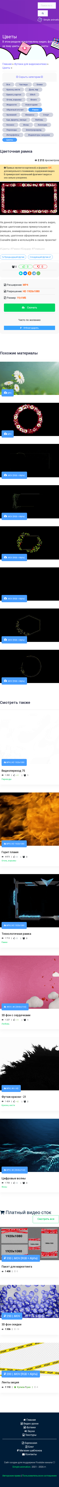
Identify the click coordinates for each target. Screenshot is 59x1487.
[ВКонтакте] (25, 273)
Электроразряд (33, 130)
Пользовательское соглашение (39, 1475)
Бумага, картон (13, 94)
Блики (39, 84)
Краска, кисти (13, 89)
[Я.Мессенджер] (21, 273)
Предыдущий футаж (14, 257)
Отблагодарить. (30, 328)
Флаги (33, 99)
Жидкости (11, 104)
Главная (7, 64)
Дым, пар (33, 89)
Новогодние (31, 104)
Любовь (39, 120)
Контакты (31, 1454)
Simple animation (21, 1467)
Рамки (35, 110)
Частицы (23, 84)
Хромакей (11, 115)
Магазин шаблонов (30, 1450)
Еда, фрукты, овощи (16, 120)
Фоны (26, 125)
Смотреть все (45, 1218)
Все (8, 84)
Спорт (46, 115)
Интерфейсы (12, 135)
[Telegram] (34, 273)
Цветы (9, 140)
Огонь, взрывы (14, 99)
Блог (31, 1446)
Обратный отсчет (15, 110)
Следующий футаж (39, 257)
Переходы (11, 130)
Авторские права (11, 1475)
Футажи (31, 1427)
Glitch (32, 94)
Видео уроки (30, 1423)
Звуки (31, 1431)
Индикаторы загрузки (39, 135)
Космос (10, 125)
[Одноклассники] (29, 273)
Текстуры (31, 1434)
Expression (30, 1442)
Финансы (29, 115)
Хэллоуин (42, 125)
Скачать (31, 307)
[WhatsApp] (38, 273)
